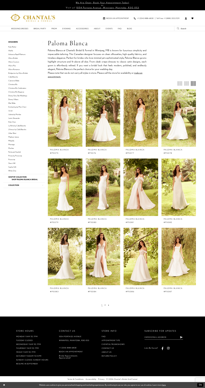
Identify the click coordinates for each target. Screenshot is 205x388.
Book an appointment (71, 352)
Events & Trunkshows (113, 344)
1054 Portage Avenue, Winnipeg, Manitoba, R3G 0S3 (107, 7)
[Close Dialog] (4, 385)
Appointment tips (111, 340)
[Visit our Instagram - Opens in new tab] (168, 348)
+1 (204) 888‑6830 (68, 348)
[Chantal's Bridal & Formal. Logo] (32, 18)
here (164, 385)
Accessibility (91, 379)
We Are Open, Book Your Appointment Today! (102, 2)
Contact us (108, 348)
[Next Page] (108, 305)
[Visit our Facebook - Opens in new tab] (163, 348)
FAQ (104, 336)
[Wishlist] (192, 18)
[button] (186, 18)
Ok (200, 385)
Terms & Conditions (75, 379)
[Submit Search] (177, 28)
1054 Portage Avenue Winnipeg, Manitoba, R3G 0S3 (74, 338)
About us (106, 352)
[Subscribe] (181, 337)
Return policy (109, 356)
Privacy (101, 379)
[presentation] (65, 118)
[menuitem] (116, 18)
